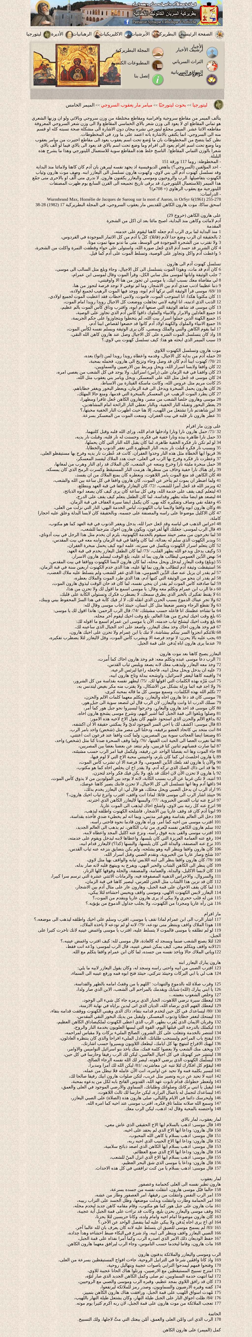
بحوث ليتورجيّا (172, 105)
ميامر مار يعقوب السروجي (126, 105)
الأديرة (57, 33)
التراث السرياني (187, 61)
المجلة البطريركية (132, 50)
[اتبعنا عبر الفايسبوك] (127, 23)
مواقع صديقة (190, 74)
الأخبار (197, 46)
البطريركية (166, 33)
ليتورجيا (33, 33)
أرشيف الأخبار (189, 49)
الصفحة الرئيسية (196, 33)
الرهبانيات (82, 33)
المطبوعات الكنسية (130, 62)
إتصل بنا (141, 75)
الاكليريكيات (110, 33)
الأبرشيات (140, 33)
